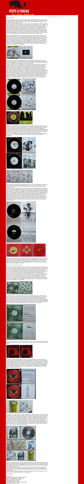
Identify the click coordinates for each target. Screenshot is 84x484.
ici (31, 132)
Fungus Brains (41, 60)
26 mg (11, 133)
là (40, 132)
